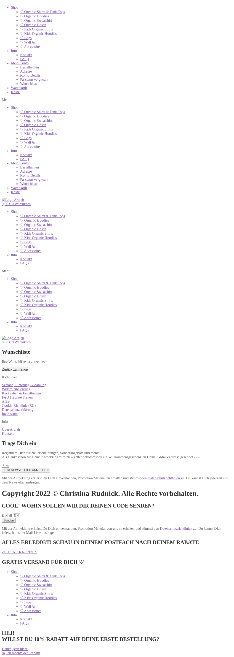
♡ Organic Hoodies (34, 16)
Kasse (15, 92)
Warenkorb (19, 88)
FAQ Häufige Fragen (17, 397)
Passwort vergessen (34, 79)
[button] (117, 100)
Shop (15, 7)
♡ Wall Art (28, 42)
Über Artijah (11, 429)
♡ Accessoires (30, 47)
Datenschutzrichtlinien (164, 478)
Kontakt (26, 55)
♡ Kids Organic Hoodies (38, 33)
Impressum (10, 414)
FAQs (24, 59)
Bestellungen (29, 67)
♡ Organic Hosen (33, 25)
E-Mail (7, 515)
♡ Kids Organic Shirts (36, 29)
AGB (6, 401)
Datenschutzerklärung (17, 410)
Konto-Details (30, 75)
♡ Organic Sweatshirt (36, 20)
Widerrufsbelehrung (16, 389)
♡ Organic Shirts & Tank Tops (42, 12)
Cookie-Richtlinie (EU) (19, 405)
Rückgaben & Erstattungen (21, 393)
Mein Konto (20, 63)
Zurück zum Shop (15, 369)
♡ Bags (26, 38)
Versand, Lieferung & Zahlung (24, 385)
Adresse (26, 71)
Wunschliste (28, 84)
